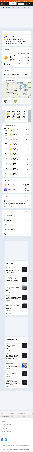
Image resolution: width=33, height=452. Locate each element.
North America (10, 413)
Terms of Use (4, 449)
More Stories (8, 313)
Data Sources (26, 449)
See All (27, 211)
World (2, 413)
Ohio (27, 413)
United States (19, 413)
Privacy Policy (9, 449)
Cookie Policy (14, 449)
